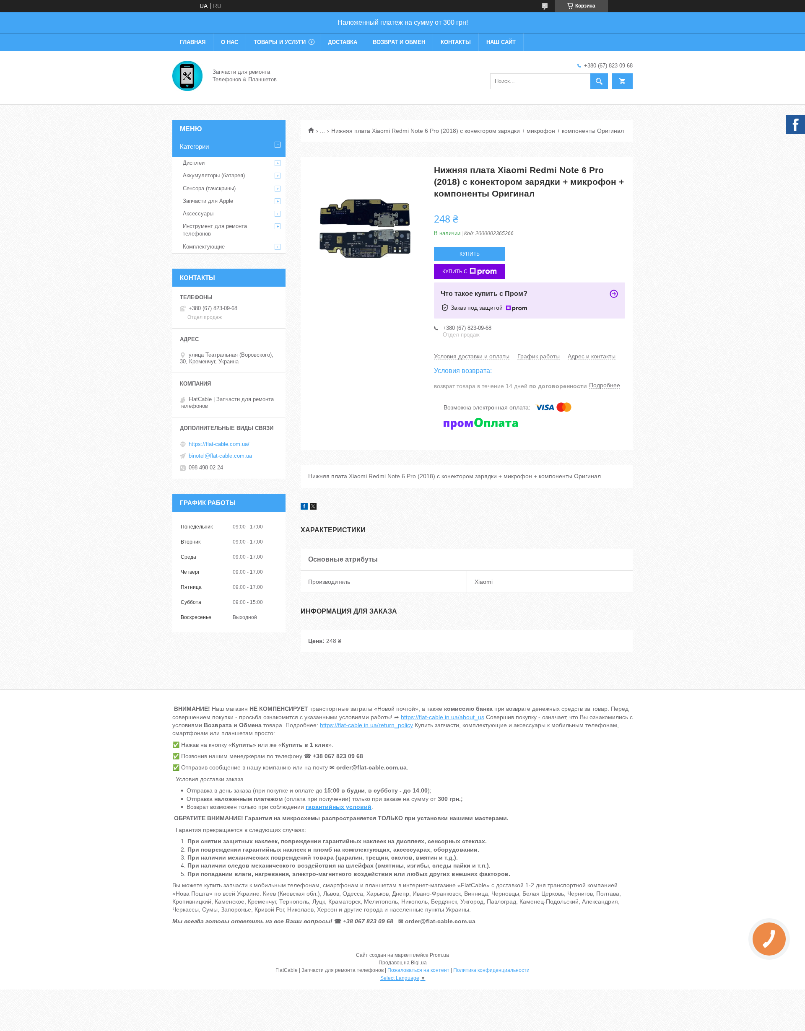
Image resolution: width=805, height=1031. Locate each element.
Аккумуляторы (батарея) (214, 175)
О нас (229, 42)
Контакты (456, 42)
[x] (313, 507)
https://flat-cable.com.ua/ (219, 444)
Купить (470, 254)
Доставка (342, 42)
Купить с (454, 272)
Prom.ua (439, 955)
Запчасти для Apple (208, 201)
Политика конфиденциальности (491, 970)
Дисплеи (194, 163)
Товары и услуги (280, 42)
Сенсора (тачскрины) (209, 188)
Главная (192, 42)
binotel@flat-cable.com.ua (220, 456)
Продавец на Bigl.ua (403, 963)
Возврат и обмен (399, 42)
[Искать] (599, 81)
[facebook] (304, 507)
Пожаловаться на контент (418, 970)
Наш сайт (501, 42)
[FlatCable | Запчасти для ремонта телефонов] (187, 75)
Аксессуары (198, 213)
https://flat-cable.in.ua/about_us (442, 717)
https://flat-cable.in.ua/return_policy (366, 725)
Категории (194, 146)
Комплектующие (204, 247)
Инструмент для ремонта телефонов (215, 230)
